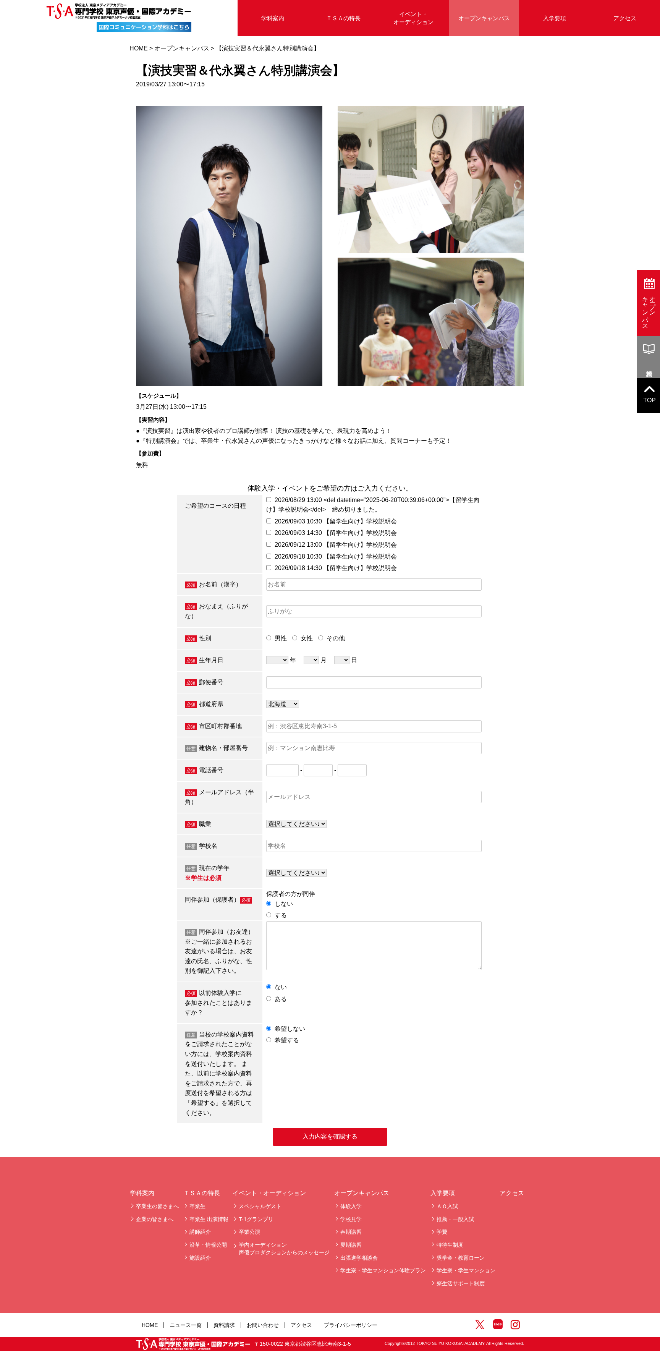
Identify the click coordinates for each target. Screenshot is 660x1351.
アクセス (624, 18)
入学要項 (554, 18)
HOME (138, 48)
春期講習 (351, 1232)
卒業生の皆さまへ (157, 1206)
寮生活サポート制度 (461, 1283)
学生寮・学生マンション (466, 1270)
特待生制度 (450, 1245)
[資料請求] (648, 357)
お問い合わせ (263, 1325)
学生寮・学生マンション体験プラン (383, 1270)
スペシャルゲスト (260, 1206)
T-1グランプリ (256, 1219)
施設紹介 (200, 1258)
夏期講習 (351, 1245)
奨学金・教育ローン (461, 1258)
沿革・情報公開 (208, 1245)
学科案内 (142, 1193)
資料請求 (224, 1325)
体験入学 (351, 1206)
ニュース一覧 (186, 1325)
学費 (442, 1232)
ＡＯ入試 (447, 1206)
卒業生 (197, 1206)
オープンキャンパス (484, 18)
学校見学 (351, 1219)
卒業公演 (249, 1232)
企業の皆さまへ (154, 1219)
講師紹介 (200, 1232)
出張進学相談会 (359, 1258)
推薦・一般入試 (455, 1219)
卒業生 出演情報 (208, 1219)
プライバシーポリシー (350, 1325)
